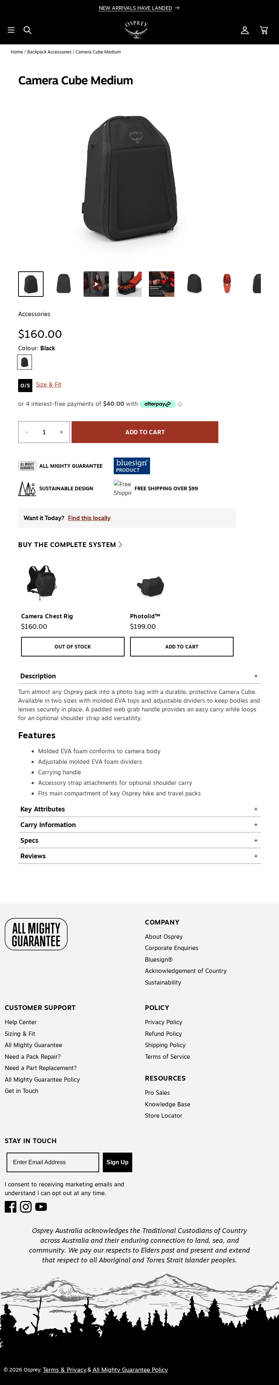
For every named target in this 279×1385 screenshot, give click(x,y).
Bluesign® (159, 959)
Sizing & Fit (20, 1034)
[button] (28, 30)
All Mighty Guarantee (33, 1045)
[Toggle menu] (11, 30)
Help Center (21, 1022)
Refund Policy (163, 1034)
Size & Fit (48, 384)
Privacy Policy (163, 1022)
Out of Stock (72, 646)
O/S (25, 385)
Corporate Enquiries (171, 948)
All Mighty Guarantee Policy (42, 1079)
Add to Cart (181, 646)
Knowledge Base (167, 1104)
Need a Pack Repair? (33, 1057)
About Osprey (164, 937)
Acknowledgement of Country (186, 971)
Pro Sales (157, 1093)
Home (17, 52)
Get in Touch (21, 1091)
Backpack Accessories (50, 52)
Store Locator (163, 1115)
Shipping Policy (165, 1045)
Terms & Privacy (64, 1370)
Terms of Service (167, 1057)
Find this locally (89, 518)
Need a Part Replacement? (41, 1068)
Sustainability (163, 982)
